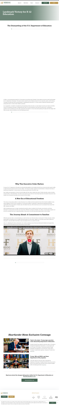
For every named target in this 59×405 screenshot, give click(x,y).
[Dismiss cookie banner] (57, 402)
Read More (32, 351)
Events (31, 2)
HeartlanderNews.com (29, 376)
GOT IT (53, 402)
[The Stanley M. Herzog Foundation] (6, 3)
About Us (19, 2)
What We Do (26, 2)
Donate (54, 2)
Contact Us (37, 2)
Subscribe (45, 2)
